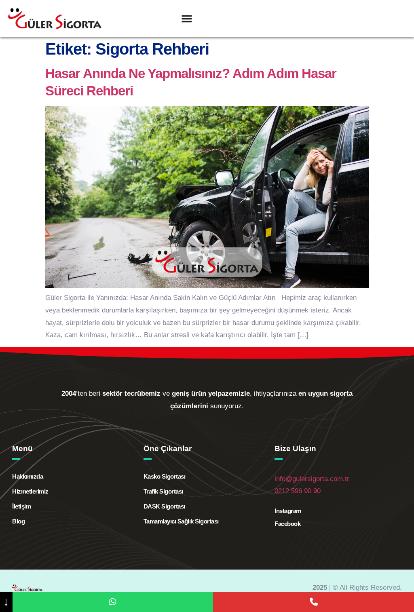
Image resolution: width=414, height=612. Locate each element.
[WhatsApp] (113, 602)
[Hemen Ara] (313, 602)
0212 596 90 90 (298, 491)
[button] (186, 18)
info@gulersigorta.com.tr (312, 479)
